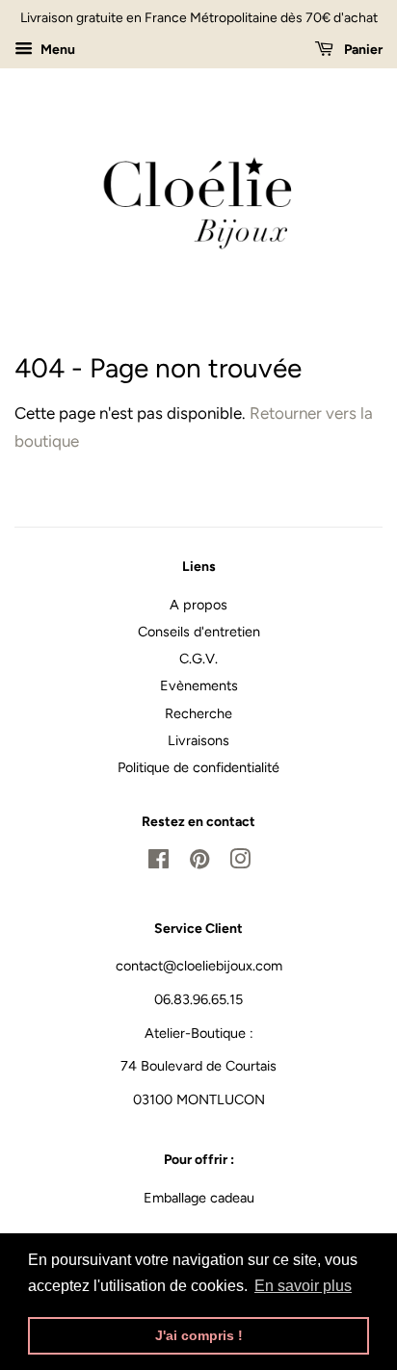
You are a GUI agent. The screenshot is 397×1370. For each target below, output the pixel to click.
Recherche (198, 713)
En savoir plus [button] (303, 1286)
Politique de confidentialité (198, 767)
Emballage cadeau (199, 1197)
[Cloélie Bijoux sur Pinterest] (199, 862)
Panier (362, 49)
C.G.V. (198, 658)
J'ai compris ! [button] (199, 1335)
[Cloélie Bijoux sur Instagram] (240, 862)
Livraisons (198, 740)
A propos (198, 604)
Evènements (199, 685)
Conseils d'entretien (199, 631)
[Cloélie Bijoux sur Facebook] (158, 862)
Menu (56, 49)
